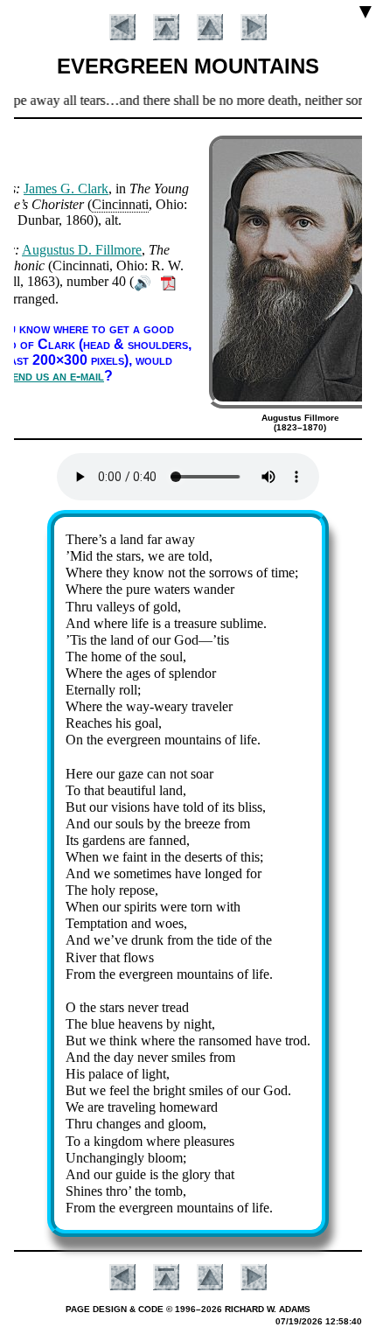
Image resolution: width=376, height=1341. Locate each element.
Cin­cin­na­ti (120, 204)
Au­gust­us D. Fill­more (82, 249)
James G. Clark (66, 188)
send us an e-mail (55, 375)
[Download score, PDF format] (168, 281)
